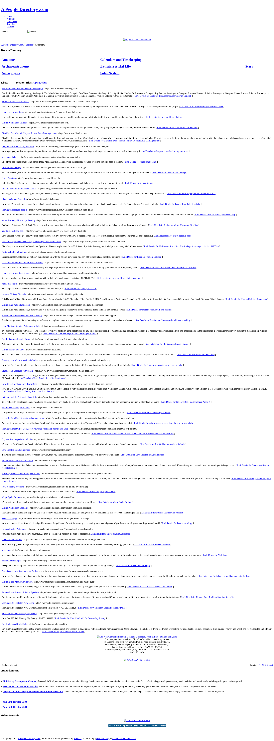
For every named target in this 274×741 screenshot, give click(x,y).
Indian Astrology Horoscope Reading (18, 220)
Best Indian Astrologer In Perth (16, 407)
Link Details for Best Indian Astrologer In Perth (148, 412)
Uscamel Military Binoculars (14, 294)
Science (29, 45)
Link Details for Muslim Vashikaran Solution (177, 127)
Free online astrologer (11, 560)
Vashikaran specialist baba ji (14, 210)
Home (9, 16)
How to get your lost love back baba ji (19, 188)
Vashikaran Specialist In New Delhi (18, 603)
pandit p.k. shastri (9, 283)
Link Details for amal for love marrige (169, 172)
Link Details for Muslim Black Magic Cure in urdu (149, 586)
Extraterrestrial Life (115, 66)
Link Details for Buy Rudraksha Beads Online (63, 631)
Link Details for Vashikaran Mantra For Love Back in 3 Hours (168, 267)
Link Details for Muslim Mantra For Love (195, 354)
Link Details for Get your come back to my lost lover (164, 151)
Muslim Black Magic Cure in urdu (17, 582)
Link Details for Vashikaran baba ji (140, 162)
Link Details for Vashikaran (215, 555)
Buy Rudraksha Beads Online (15, 624)
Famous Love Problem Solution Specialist (20, 592)
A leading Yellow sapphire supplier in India (21, 473)
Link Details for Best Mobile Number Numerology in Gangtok (163, 96)
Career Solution (9, 178)
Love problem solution (12, 539)
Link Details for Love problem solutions (164, 117)
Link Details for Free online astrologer (133, 565)
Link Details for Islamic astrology (177, 523)
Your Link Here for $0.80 (14, 702)
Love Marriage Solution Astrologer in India (21, 326)
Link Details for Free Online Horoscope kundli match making (162, 320)
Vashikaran (7, 550)
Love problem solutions (12, 112)
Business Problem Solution (14, 252)
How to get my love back (13, 486)
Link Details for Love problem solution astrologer (119, 278)
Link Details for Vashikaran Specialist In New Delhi (101, 608)
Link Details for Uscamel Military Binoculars (246, 299)
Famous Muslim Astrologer (14, 529)
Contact (10, 26)
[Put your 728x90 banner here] (137, 39)
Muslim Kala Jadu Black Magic (16, 305)
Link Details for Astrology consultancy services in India (157, 365)
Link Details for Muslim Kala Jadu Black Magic (149, 309)
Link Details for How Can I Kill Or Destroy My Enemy (80, 618)
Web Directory (102, 738)
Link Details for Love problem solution (152, 544)
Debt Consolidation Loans (124, 738)
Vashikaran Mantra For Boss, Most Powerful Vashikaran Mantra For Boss (35, 429)
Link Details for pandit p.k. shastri (80, 288)
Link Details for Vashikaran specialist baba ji (215, 214)
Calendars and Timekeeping (121, 60)
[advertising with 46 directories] (137, 660)
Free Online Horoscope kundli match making (22, 315)
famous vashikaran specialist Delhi (17, 460)
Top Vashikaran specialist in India (17, 439)
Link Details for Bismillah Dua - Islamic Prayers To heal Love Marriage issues (124, 140)
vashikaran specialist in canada (15, 101)
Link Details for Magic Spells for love (115, 502)
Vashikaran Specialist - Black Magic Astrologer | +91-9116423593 (31, 241)
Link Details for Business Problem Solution (141, 257)
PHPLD (77, 738)
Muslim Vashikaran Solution (14, 122)
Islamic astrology (9, 518)
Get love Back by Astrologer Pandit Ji (19, 397)
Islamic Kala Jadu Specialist (14, 199)
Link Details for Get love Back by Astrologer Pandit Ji (185, 402)
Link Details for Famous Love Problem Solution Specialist (207, 597)
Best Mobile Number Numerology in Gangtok (22, 88)
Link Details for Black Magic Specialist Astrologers (42, 378)
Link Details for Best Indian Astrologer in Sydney (167, 344)
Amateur (8, 60)
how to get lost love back (13, 231)
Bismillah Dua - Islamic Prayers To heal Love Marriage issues (29, 133)
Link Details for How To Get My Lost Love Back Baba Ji (28, 391)
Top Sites (11, 24)
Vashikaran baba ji (10, 157)
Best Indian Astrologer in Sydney (17, 339)
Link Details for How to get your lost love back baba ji (191, 193)
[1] (259, 665)
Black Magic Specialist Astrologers (17, 371)
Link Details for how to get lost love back (172, 236)
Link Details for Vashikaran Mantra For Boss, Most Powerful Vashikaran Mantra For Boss (133, 433)
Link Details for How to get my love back (96, 491)
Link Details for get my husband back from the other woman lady (163, 423)
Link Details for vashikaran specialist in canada (201, 106)
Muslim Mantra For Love (13, 349)
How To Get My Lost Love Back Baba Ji (20, 384)
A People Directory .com (24, 9)
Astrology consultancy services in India (19, 360)
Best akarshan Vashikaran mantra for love (20, 571)
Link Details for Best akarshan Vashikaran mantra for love (224, 576)
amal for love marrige (11, 167)
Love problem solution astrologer (16, 273)
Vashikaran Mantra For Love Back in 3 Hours (22, 262)
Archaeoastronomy (16, 66)
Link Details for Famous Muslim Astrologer (110, 534)
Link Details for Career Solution (139, 183)
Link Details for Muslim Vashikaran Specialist (162, 512)
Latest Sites (12, 21)
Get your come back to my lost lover (18, 146)
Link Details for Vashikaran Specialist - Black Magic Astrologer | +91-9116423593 (181, 246)
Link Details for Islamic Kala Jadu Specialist (180, 204)
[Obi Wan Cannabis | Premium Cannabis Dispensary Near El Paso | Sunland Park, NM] (137, 637)
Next (270, 665)
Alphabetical (40, 82)
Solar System (109, 73)
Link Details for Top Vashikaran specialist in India (162, 444)
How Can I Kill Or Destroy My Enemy (19, 613)
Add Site (11, 19)
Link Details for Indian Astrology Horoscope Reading (173, 225)
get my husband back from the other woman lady (24, 418)
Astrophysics (11, 73)
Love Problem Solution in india (16, 450)
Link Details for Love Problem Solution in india (142, 455)
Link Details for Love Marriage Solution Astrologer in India (69, 333)
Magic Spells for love (11, 497)
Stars (249, 66)
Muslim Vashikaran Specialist (15, 508)
